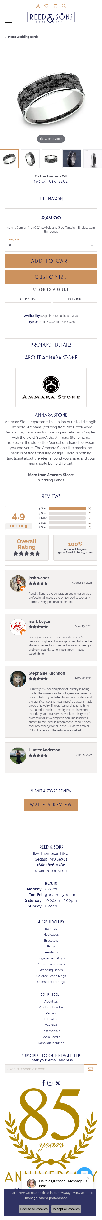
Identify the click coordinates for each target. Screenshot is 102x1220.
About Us (51, 1001)
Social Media (51, 1037)
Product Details (51, 344)
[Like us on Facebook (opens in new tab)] (43, 1083)
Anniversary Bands (51, 964)
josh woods (39, 578)
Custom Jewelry (51, 1007)
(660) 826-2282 (51, 181)
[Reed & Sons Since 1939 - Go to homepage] (51, 13)
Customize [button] (51, 277)
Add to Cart (51, 261)
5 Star (43, 508)
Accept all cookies (66, 1209)
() (89, 508)
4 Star (43, 513)
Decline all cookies (34, 1209)
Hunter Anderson (44, 750)
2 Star (43, 522)
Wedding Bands (51, 480)
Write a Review (51, 805)
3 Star (43, 518)
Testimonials (51, 1031)
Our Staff (51, 1025)
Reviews (51, 496)
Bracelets (51, 940)
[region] (51, 98)
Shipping (28, 299)
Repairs (51, 1013)
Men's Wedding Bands (23, 37)
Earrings (51, 928)
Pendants (51, 952)
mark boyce (39, 621)
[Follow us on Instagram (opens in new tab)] (49, 1083)
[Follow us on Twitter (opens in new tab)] (57, 1083)
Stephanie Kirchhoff (47, 673)
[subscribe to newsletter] (90, 1068)
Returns (75, 299)
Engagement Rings (51, 958)
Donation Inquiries (51, 1043)
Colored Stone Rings (51, 976)
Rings (51, 946)
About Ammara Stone (51, 357)
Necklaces (51, 934)
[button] (38, 6)
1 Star (43, 527)
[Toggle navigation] (8, 20)
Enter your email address (51, 1060)
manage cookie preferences (46, 1198)
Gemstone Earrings (51, 982)
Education (51, 1019)
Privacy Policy (70, 1193)
